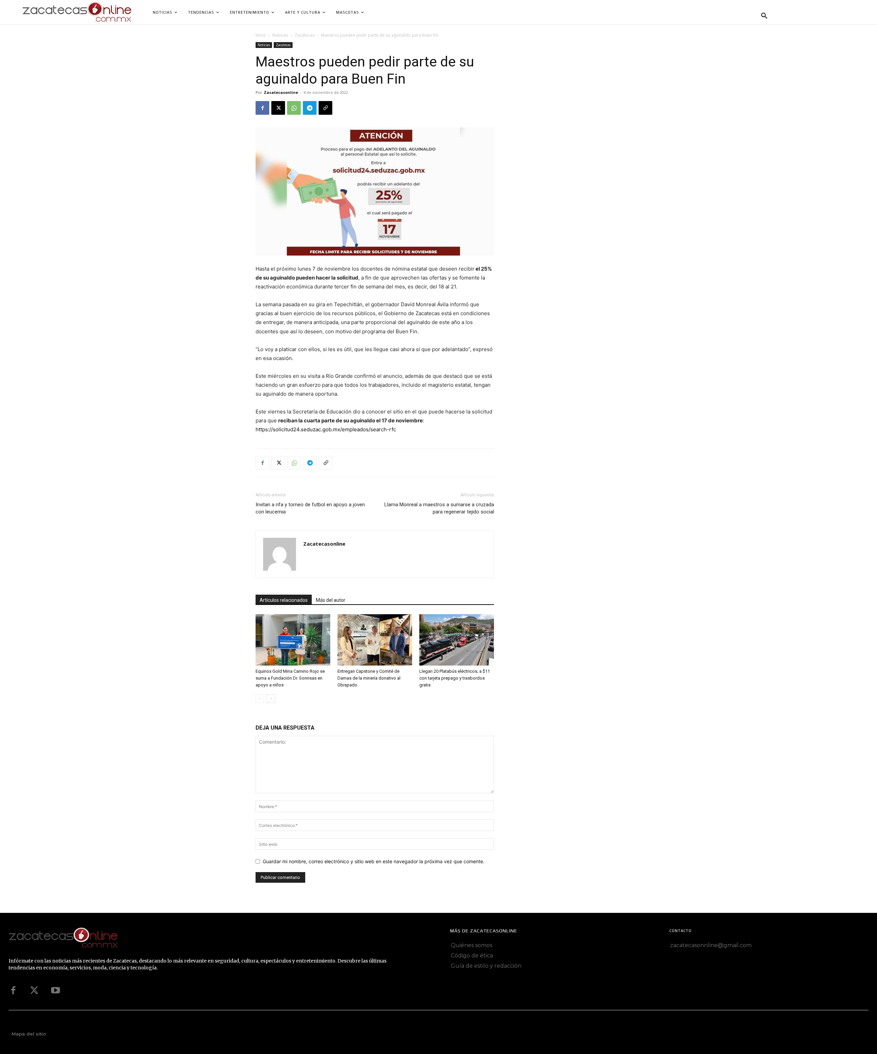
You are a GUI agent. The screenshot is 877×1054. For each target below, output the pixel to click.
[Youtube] (55, 990)
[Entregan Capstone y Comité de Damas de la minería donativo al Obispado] (374, 640)
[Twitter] (34, 990)
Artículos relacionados (284, 600)
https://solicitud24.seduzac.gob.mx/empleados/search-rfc (326, 429)
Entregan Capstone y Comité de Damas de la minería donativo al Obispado (368, 678)
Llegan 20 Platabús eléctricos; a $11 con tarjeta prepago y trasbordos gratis (454, 678)
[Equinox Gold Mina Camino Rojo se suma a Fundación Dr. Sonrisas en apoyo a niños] (293, 640)
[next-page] (271, 698)
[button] (764, 16)
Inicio (261, 35)
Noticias (280, 35)
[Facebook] (262, 108)
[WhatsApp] (294, 108)
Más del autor (330, 600)
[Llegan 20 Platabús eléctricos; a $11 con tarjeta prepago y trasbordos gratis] (456, 640)
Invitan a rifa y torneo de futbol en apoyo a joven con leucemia (310, 508)
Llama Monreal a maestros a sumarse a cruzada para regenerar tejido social (439, 508)
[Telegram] (310, 108)
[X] (278, 108)
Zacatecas (304, 35)
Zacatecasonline (281, 92)
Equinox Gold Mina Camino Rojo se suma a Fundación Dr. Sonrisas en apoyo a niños (290, 678)
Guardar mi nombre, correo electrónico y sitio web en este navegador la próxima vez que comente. (373, 861)
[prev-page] (260, 698)
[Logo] (201, 938)
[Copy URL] (325, 108)
